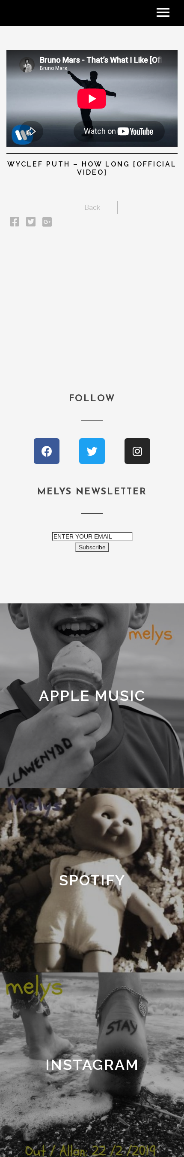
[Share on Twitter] (31, 223)
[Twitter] (92, 451)
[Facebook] (46, 451)
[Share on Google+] (47, 223)
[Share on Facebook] (14, 223)
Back (92, 207)
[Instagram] (137, 451)
